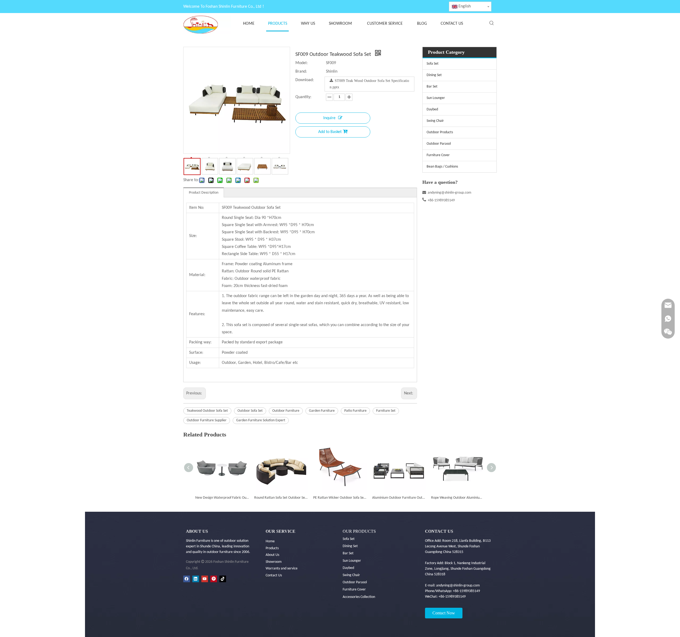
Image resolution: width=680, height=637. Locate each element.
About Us (272, 555)
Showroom (274, 562)
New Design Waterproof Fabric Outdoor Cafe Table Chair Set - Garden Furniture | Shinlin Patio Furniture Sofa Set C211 (222, 498)
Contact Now (443, 613)
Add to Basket (330, 132)
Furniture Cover (438, 155)
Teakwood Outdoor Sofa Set (207, 411)
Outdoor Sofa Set (250, 411)
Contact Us (274, 575)
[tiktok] (222, 579)
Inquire (329, 118)
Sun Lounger (436, 98)
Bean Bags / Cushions (442, 167)
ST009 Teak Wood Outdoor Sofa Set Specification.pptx (369, 84)
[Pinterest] (213, 579)
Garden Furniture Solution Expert (260, 420)
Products (272, 548)
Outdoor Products (440, 132)
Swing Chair (435, 121)
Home (270, 541)
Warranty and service (282, 569)
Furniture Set (386, 411)
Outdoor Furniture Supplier (207, 420)
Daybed (432, 109)
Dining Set (434, 75)
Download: (304, 80)
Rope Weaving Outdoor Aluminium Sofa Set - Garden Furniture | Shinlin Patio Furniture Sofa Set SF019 (458, 498)
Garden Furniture (322, 411)
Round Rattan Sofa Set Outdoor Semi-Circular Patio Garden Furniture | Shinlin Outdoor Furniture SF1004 (281, 498)
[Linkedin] (195, 579)
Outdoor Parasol (439, 144)
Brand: (301, 71)
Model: (301, 63)
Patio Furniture (355, 411)
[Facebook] (186, 579)
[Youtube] (204, 579)
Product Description (203, 193)
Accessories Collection (359, 597)
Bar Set (432, 87)
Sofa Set (433, 64)
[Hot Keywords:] (491, 23)
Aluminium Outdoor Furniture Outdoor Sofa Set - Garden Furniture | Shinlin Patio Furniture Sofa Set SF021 (399, 498)
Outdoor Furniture (285, 411)
